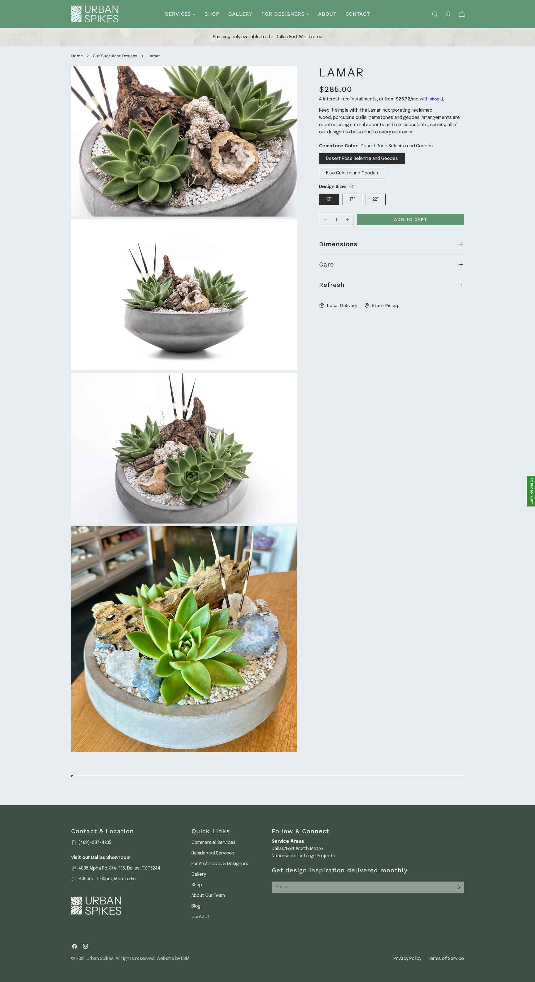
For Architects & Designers (219, 863)
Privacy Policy (407, 958)
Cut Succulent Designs (115, 56)
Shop (196, 885)
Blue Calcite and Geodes (352, 173)
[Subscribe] (458, 887)
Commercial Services (213, 842)
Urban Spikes (100, 958)
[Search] (435, 14)
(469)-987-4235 (94, 842)
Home (77, 56)
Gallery (198, 874)
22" (376, 199)
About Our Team (208, 895)
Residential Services (212, 853)
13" (329, 199)
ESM (185, 958)
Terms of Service (446, 958)
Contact (200, 916)
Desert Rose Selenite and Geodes (362, 158)
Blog (196, 906)
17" (352, 199)
